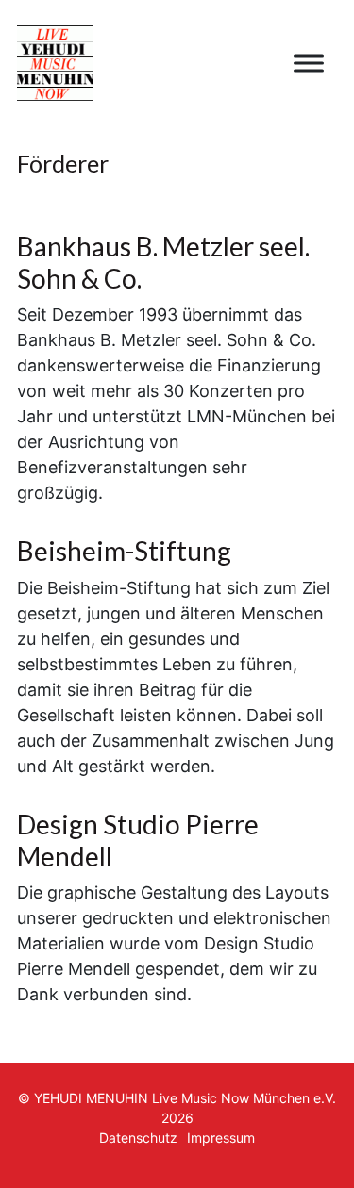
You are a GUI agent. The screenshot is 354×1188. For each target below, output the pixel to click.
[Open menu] (308, 63)
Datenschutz (138, 1138)
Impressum (221, 1138)
